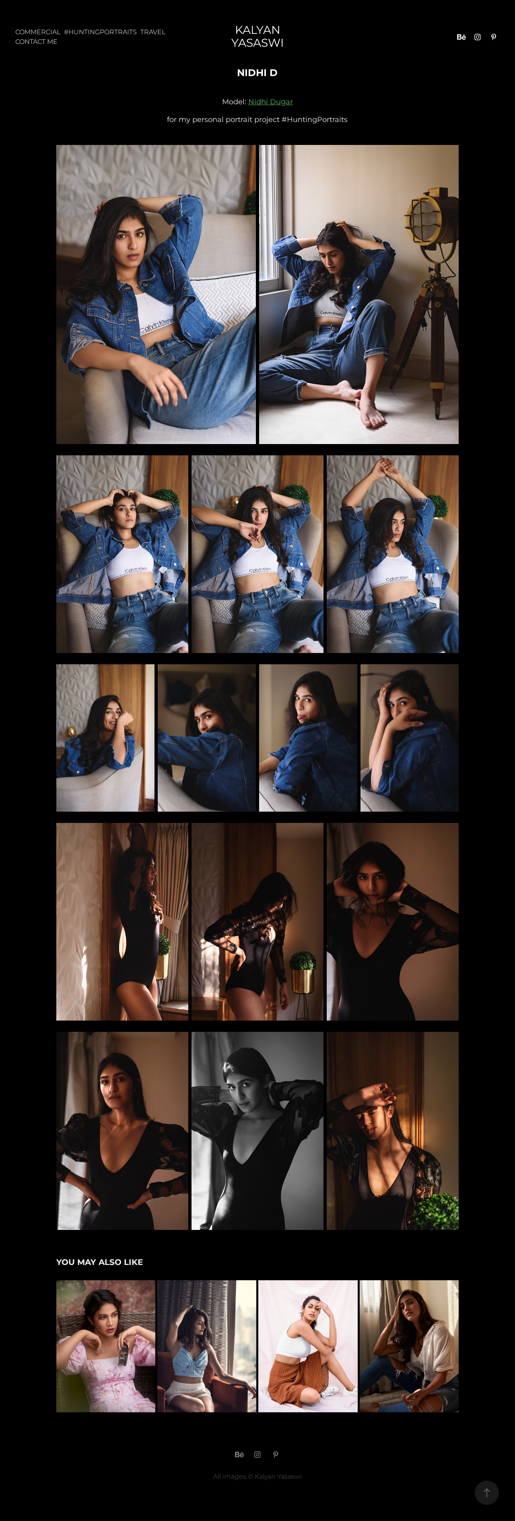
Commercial (37, 32)
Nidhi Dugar (270, 102)
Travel (152, 32)
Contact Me (36, 42)
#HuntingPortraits (100, 32)
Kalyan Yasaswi (257, 36)
